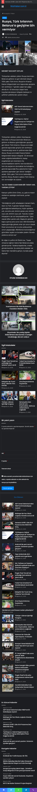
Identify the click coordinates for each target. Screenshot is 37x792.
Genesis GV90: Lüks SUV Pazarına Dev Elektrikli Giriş (24, 525)
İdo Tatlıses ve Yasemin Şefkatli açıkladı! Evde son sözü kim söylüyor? (25, 565)
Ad (3, 453)
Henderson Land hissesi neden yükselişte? (18, 610)
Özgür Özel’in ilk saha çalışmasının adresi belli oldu (24, 677)
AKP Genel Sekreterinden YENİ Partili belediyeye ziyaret (23, 109)
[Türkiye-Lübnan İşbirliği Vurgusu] (10, 395)
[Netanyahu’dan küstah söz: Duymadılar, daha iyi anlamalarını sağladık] (27, 395)
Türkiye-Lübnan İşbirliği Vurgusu (8, 403)
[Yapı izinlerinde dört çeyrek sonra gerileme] (7, 557)
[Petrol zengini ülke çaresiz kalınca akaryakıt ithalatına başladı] (7, 668)
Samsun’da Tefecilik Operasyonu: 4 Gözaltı (23, 636)
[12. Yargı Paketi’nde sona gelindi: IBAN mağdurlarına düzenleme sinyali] (7, 656)
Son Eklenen (18, 497)
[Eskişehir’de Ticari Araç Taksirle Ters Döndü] (10, 375)
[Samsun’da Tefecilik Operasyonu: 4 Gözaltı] (7, 637)
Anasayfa (6, 13)
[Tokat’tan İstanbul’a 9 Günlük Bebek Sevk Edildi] (27, 354)
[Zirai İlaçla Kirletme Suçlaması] (27, 375)
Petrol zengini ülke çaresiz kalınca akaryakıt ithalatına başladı (25, 667)
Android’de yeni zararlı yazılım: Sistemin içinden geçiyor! (24, 546)
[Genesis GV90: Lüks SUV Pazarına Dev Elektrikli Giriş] (7, 525)
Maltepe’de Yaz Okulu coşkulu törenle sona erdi (24, 515)
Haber (13, 13)
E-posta (5, 461)
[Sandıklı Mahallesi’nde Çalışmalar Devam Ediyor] (7, 688)
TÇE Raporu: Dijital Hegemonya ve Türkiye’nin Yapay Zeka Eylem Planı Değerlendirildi (25, 535)
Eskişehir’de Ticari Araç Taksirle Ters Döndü (8, 384)
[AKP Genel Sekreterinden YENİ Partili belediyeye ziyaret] (7, 109)
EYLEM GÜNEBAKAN (11, 34)
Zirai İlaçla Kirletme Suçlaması (26, 383)
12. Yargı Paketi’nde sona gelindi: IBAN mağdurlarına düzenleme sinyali (24, 656)
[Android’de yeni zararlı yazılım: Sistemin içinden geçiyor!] (7, 547)
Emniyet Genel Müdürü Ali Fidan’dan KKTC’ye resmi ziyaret (24, 646)
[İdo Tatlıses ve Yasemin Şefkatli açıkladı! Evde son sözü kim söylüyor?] (7, 566)
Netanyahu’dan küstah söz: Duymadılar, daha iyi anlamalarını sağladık (27, 406)
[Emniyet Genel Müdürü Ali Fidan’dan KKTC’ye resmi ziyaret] (7, 646)
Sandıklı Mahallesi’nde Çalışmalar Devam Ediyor (24, 686)
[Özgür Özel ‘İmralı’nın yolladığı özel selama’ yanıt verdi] (10, 354)
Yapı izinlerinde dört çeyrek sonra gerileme (23, 555)
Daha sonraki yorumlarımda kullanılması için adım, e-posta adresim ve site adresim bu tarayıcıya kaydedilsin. (17, 479)
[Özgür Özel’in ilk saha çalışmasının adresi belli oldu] (7, 678)
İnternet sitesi (6, 468)
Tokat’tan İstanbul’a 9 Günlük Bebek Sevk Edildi (27, 363)
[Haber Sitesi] (18, 6)
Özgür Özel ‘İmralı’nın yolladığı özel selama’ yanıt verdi (10, 363)
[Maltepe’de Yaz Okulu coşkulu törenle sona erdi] (7, 516)
